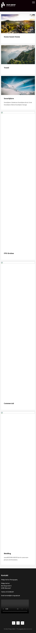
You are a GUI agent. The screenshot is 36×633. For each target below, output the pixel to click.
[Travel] (18, 46)
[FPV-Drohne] (18, 113)
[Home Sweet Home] (18, 15)
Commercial (9, 403)
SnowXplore (9, 98)
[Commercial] (18, 263)
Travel (6, 67)
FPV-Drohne (9, 253)
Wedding (7, 553)
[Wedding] (18, 413)
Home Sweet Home (12, 37)
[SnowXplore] (18, 77)
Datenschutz (29, 629)
